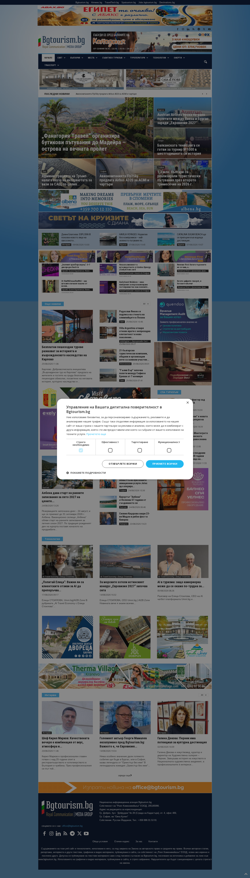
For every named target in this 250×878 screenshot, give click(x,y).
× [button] (187, 402)
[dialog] (125, 439)
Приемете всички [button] (164, 463)
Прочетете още (96, 434)
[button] (86, 472)
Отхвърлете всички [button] (123, 463)
